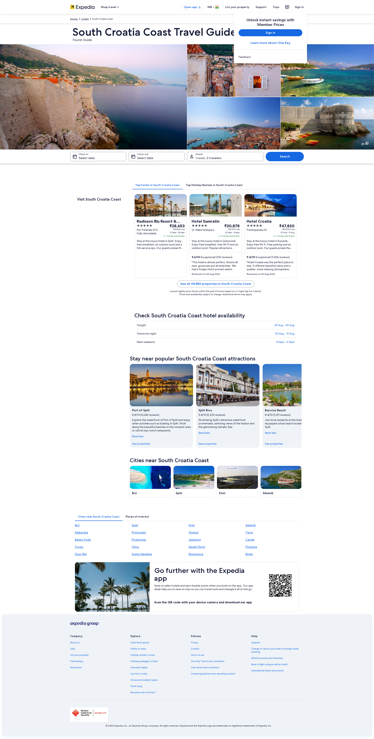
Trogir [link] (79, 547)
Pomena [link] (251, 547)
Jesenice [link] (195, 540)
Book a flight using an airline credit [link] (269, 664)
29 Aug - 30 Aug (284, 325)
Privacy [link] (194, 642)
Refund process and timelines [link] (267, 658)
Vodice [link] (193, 532)
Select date (87, 158)
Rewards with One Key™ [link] (143, 692)
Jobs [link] (72, 648)
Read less (137, 436)
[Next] (301, 406)
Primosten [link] (139, 532)
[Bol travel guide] (150, 481)
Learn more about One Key (270, 43)
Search (285, 156)
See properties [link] (141, 443)
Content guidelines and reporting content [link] (213, 673)
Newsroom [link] (76, 667)
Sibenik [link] (250, 525)
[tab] (157, 185)
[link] (270, 57)
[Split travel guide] (194, 481)
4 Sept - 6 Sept (285, 342)
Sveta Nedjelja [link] (142, 554)
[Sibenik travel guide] (281, 481)
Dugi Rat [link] (81, 554)
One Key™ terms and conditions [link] (207, 661)
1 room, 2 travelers (208, 158)
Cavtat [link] (250, 540)
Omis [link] (135, 547)
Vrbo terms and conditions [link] (205, 667)
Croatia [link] (85, 18)
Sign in (299, 7)
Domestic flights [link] (139, 667)
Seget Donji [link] (197, 547)
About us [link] (75, 642)
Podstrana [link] (139, 540)
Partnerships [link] (76, 661)
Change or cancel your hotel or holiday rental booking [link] (275, 650)
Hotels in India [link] (138, 648)
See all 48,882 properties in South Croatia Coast (215, 284)
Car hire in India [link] (139, 673)
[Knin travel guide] (237, 481)
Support (261, 7)
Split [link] (135, 525)
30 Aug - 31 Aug (285, 333)
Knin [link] (192, 525)
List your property (237, 7)
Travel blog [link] (136, 686)
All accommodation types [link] (144, 679)
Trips (276, 7)
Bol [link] (77, 525)
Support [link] (255, 642)
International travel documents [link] (267, 670)
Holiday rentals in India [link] (143, 655)
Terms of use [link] (197, 655)
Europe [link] (74, 18)
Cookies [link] (195, 648)
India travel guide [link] (140, 642)
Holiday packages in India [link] (144, 661)
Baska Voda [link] (83, 540)
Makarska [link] (81, 532)
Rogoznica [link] (196, 554)
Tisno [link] (249, 532)
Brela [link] (249, 554)
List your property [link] (79, 655)
